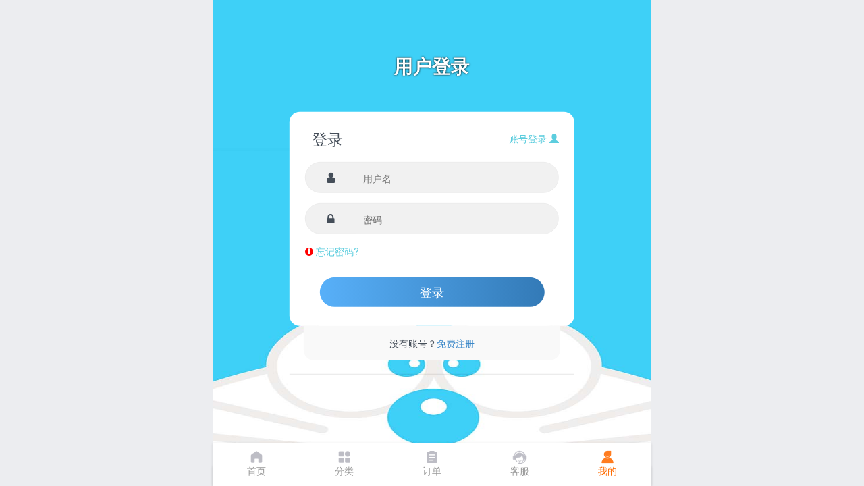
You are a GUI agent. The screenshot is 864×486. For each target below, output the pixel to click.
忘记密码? (337, 251)
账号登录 (529, 138)
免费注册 (456, 343)
